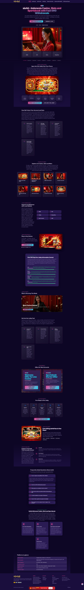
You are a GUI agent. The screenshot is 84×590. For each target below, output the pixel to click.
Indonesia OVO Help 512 (58, 1)
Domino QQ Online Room (37, 580)
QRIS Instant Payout (36, 583)
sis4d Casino (39, 1)
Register (44, 577)
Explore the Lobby (49, 102)
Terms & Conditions (55, 578)
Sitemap (69, 587)
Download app (28, 244)
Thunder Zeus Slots (50, 1)
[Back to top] (82, 584)
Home (30, 1)
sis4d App (44, 1)
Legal (53, 580)
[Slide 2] (42, 310)
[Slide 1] (40, 310)
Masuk (50, 588)
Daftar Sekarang (44, 588)
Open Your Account (36, 21)
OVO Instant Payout (66, 1)
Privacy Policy (54, 579)
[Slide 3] (43, 310)
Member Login (49, 21)
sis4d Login (34, 1)
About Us (53, 577)
